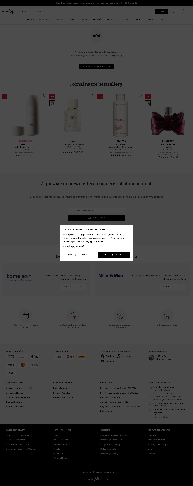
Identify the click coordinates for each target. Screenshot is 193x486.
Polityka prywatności (74, 246)
